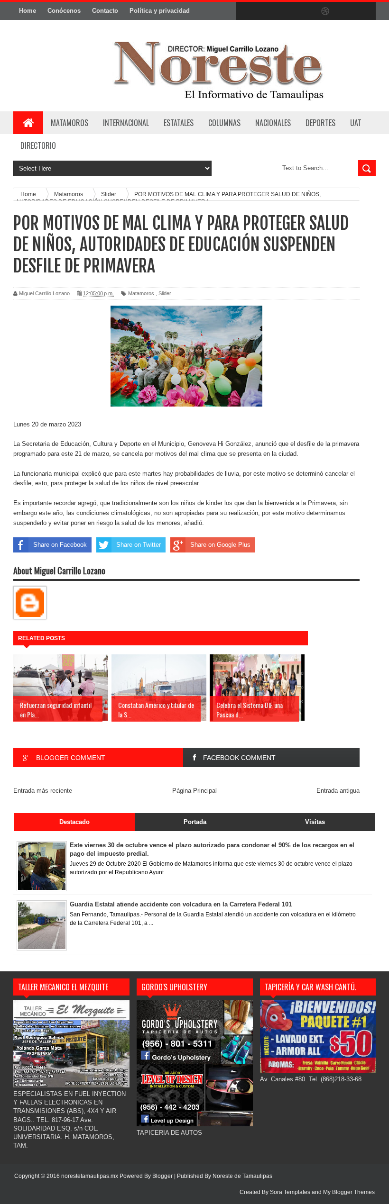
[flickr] (305, 11)
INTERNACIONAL (126, 122)
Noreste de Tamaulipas (242, 1176)
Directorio (38, 145)
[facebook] (245, 11)
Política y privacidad (160, 10)
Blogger (162, 1176)
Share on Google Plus (220, 544)
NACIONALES (273, 122)
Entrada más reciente (42, 790)
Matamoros (69, 122)
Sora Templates (290, 1192)
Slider (164, 293)
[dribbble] (325, 11)
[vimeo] (285, 11)
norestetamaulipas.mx (90, 1176)
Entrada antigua (338, 790)
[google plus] (365, 11)
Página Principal (194, 790)
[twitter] (265, 11)
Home (27, 10)
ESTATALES (179, 122)
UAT (355, 122)
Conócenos (64, 10)
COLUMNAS (224, 122)
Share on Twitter (138, 544)
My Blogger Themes (349, 1192)
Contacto (105, 10)
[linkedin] (345, 11)
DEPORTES (320, 122)
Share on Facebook (60, 544)
